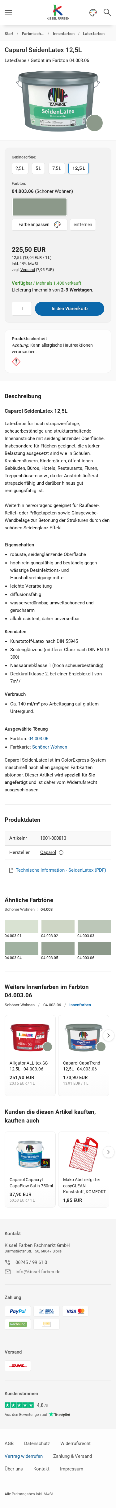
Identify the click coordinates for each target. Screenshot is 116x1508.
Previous (6, 1035)
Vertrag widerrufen (24, 1456)
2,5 (19, 168)
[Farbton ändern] (94, 123)
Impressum (71, 1469)
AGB (9, 1443)
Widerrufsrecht (75, 1443)
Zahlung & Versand (72, 1456)
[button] (8, 12)
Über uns (14, 1469)
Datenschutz (37, 1443)
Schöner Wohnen (49, 747)
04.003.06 (38, 738)
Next (108, 1035)
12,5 (78, 168)
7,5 (56, 168)
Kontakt (13, 1233)
